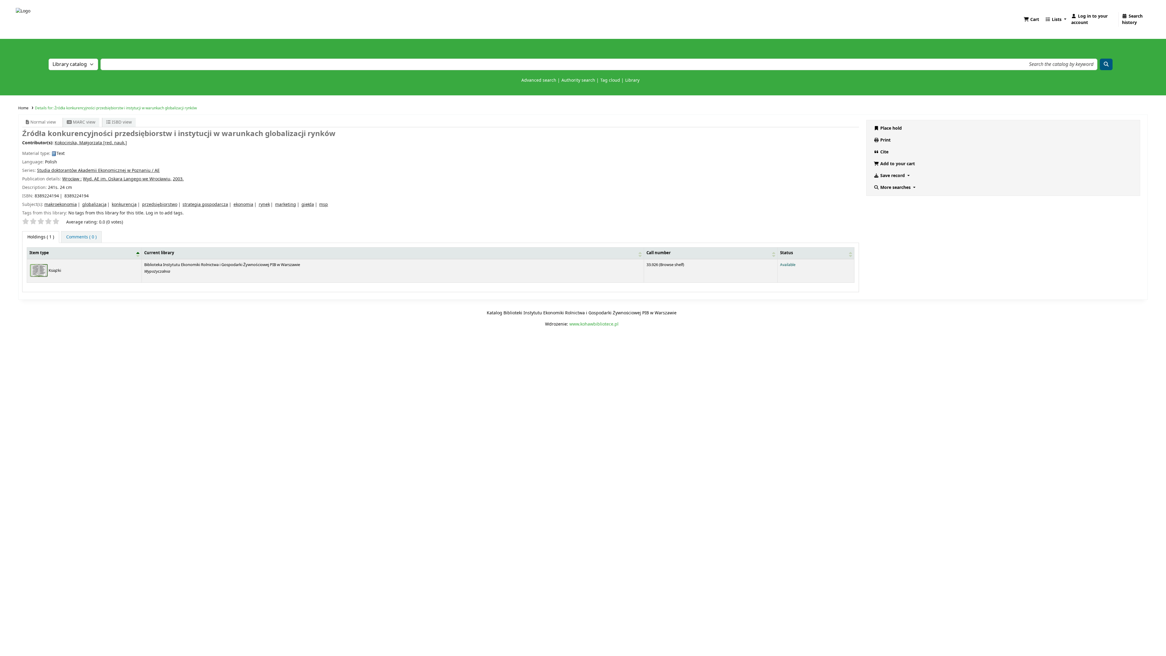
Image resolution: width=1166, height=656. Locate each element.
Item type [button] (39, 253)
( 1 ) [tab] (40, 237)
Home (23, 108)
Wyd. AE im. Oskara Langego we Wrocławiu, (127, 179)
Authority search (578, 80)
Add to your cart (897, 164)
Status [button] (786, 253)
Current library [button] (159, 253)
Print (885, 140)
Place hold (890, 128)
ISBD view (121, 122)
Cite (883, 152)
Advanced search (538, 80)
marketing (285, 204)
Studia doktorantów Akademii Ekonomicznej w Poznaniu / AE (98, 170)
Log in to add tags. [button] (165, 213)
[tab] (81, 237)
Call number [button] (658, 253)
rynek (264, 204)
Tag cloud (610, 80)
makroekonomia (60, 204)
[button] (1031, 19)
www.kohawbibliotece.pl (594, 324)
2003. (178, 179)
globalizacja (94, 204)
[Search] (1106, 64)
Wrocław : (72, 179)
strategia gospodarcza (205, 204)
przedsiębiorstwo (159, 204)
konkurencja (124, 204)
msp (323, 204)
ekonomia (243, 204)
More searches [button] (895, 187)
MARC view (83, 122)
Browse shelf (671, 265)
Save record (892, 176)
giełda (308, 204)
